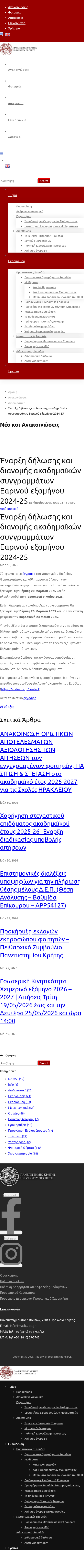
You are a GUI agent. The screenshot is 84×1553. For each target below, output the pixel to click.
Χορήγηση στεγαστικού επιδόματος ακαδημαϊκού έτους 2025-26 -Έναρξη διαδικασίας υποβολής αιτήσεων (35, 831)
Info (13, 1084)
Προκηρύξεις (20, 1125)
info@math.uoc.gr (23, 1325)
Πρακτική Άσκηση (23, 1119)
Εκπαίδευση (19, 1102)
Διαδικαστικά (16, 403)
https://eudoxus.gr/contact (20, 689)
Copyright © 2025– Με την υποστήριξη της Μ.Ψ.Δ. (42, 1356)
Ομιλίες (16, 1113)
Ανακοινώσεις (17, 397)
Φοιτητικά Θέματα (25, 1147)
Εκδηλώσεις (19, 1096)
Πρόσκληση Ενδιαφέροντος (30, 1130)
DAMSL (16, 1079)
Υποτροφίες (19, 1142)
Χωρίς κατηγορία (23, 1153)
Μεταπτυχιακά (21, 1107)
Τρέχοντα (17, 1136)
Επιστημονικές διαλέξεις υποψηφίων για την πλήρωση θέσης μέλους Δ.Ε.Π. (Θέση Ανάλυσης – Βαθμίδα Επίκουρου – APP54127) (40, 889)
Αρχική (12, 392)
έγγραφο (28, 573)
